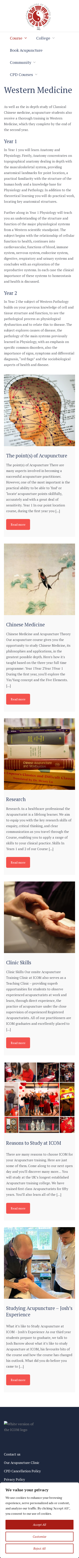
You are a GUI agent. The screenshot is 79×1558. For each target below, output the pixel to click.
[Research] (39, 754)
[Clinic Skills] (39, 917)
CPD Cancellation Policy (22, 1471)
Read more (18, 524)
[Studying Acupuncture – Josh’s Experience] (39, 1263)
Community (20, 62)
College (43, 38)
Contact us (12, 1454)
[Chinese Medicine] (39, 579)
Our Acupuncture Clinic (21, 1462)
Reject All (39, 1548)
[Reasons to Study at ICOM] (39, 1097)
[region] (39, 1520)
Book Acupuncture (26, 50)
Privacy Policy (14, 1479)
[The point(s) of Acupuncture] (39, 410)
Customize (39, 1536)
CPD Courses (21, 74)
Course (16, 38)
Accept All (39, 1524)
